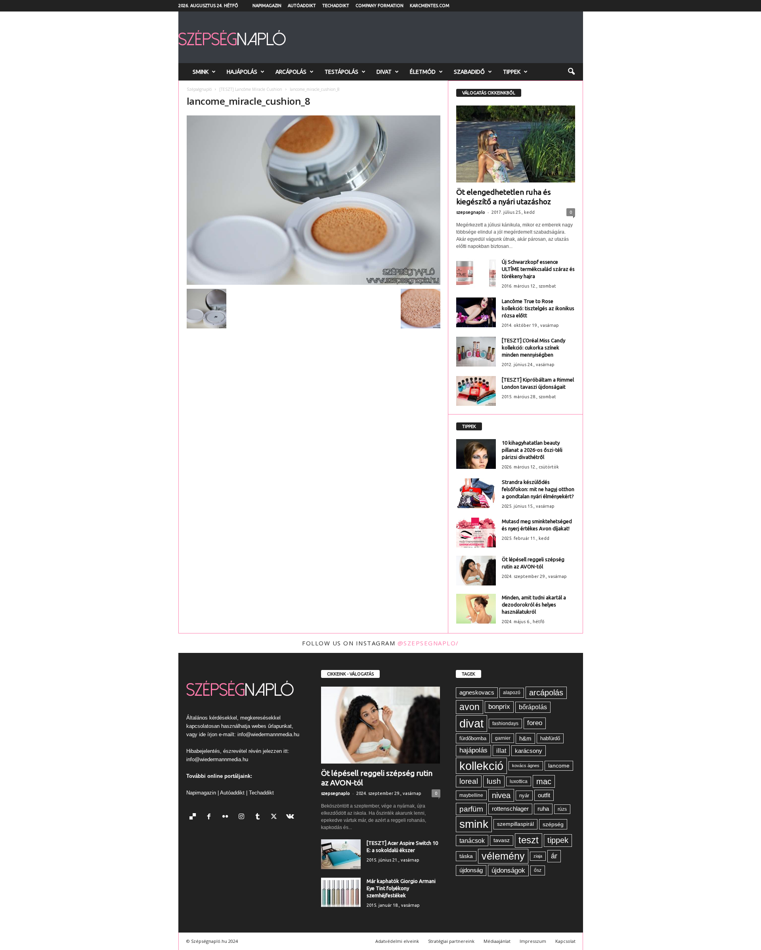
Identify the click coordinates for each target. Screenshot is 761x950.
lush (494, 781)
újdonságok (508, 870)
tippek (557, 840)
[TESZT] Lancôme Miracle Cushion (250, 89)
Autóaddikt (302, 5)
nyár (524, 795)
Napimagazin (266, 5)
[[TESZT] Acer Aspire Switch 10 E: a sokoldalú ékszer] (341, 854)
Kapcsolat (565, 941)
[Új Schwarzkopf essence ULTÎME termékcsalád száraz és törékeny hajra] (476, 273)
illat (501, 750)
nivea (501, 795)
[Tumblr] (259, 817)
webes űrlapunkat (272, 726)
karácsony (528, 750)
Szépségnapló (199, 89)
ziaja (537, 856)
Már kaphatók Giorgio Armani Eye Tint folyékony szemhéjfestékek (401, 888)
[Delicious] (194, 817)
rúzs (562, 809)
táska (466, 856)
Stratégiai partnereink (451, 941)
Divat (384, 72)
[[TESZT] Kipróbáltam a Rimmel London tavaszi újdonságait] (476, 391)
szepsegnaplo (470, 212)
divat (471, 723)
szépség (553, 824)
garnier (503, 738)
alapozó (511, 692)
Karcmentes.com (429, 5)
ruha (543, 808)
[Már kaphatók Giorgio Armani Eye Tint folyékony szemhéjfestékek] (341, 892)
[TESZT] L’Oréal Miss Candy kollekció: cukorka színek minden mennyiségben (533, 347)
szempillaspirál (515, 824)
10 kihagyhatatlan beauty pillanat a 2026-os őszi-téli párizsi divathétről (532, 450)
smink (473, 824)
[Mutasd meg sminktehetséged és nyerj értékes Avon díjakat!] (476, 532)
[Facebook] (211, 817)
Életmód (423, 72)
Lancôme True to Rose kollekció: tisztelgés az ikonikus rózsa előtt (538, 308)
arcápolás (546, 692)
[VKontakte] (291, 817)
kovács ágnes (525, 765)
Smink (200, 72)
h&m (525, 738)
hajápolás (473, 750)
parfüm (471, 809)
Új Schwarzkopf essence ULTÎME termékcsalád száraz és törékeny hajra (538, 269)
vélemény (503, 856)
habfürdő (550, 738)
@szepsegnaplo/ (428, 643)
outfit (544, 795)
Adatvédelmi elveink (397, 941)
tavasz (501, 840)
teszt (528, 840)
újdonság (471, 870)
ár (554, 856)
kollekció (481, 765)
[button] (571, 72)
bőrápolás (533, 707)
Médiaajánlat (497, 941)
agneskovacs (476, 692)
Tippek (511, 72)
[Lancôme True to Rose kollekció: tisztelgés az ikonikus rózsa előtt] (476, 312)
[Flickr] (227, 817)
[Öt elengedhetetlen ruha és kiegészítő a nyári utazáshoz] (515, 144)
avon (469, 707)
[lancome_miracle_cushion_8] (313, 200)
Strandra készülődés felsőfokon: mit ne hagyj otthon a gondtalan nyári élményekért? (538, 489)
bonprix (499, 706)
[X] (276, 817)
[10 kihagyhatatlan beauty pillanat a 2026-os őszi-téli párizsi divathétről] (476, 454)
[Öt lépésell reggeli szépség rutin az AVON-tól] (476, 570)
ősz (537, 870)
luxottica (519, 781)
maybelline (471, 795)
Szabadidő (469, 72)
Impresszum (533, 941)
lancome (559, 766)
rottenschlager (510, 808)
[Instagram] (243, 817)
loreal (468, 781)
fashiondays (505, 723)
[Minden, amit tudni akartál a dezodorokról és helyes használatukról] (476, 609)
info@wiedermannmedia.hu (268, 734)
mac (543, 781)
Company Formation (379, 5)
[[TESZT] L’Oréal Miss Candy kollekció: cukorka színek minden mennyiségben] (476, 352)
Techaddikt (335, 5)
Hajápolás (242, 72)
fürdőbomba (472, 738)
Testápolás (341, 72)
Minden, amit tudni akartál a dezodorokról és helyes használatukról (534, 604)
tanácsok (472, 840)
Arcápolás (290, 72)
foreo (534, 723)
